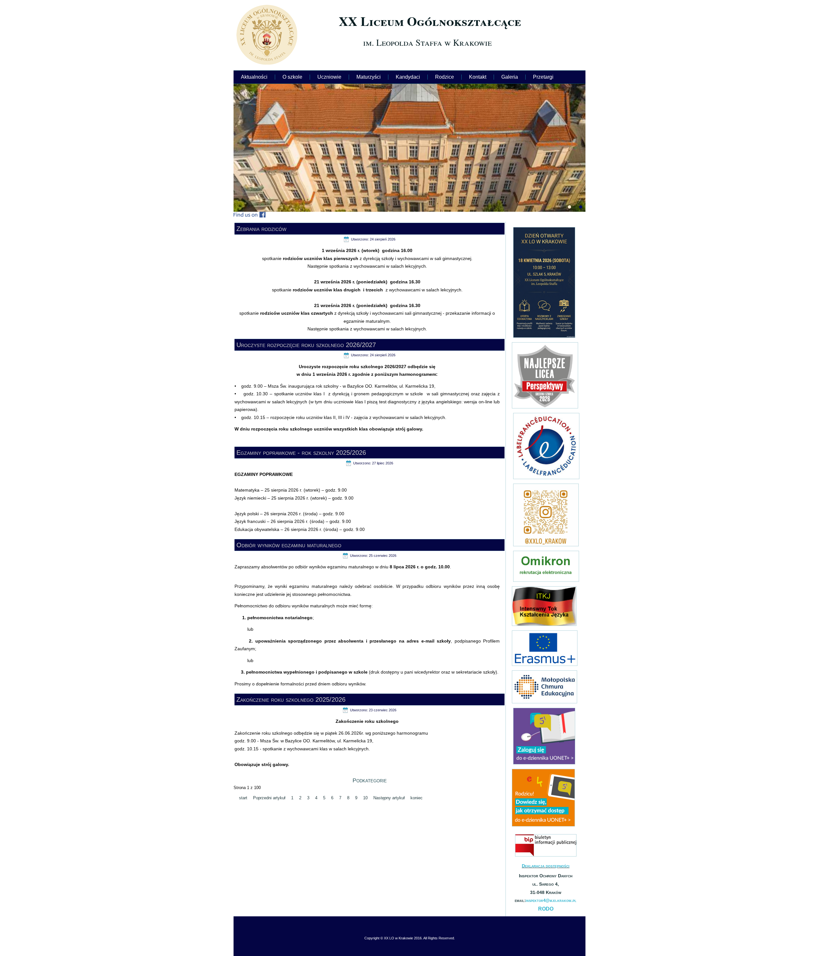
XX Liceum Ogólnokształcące (430, 21)
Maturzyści (368, 77)
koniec (416, 797)
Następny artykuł (389, 797)
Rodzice (444, 77)
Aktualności (254, 77)
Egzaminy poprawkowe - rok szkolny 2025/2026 (301, 452)
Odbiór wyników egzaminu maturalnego (288, 545)
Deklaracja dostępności (545, 865)
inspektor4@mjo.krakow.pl (551, 900)
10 (365, 797)
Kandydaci (408, 77)
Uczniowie (329, 77)
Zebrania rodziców (261, 228)
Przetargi (543, 77)
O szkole (292, 77)
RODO (545, 909)
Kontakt (477, 77)
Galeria (509, 77)
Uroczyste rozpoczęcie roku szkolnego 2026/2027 (306, 344)
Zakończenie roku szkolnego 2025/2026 (291, 699)
